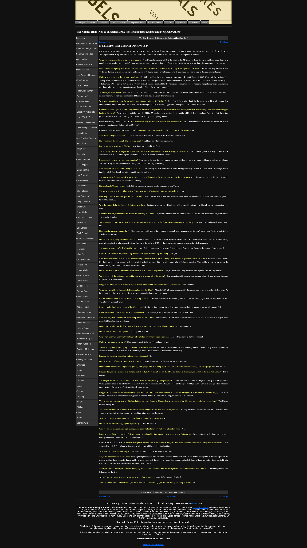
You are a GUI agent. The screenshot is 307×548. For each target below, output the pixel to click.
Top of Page (171, 496)
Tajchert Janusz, (201, 507)
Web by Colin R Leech (153, 544)
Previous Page (104, 42)
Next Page (224, 42)
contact (194, 503)
